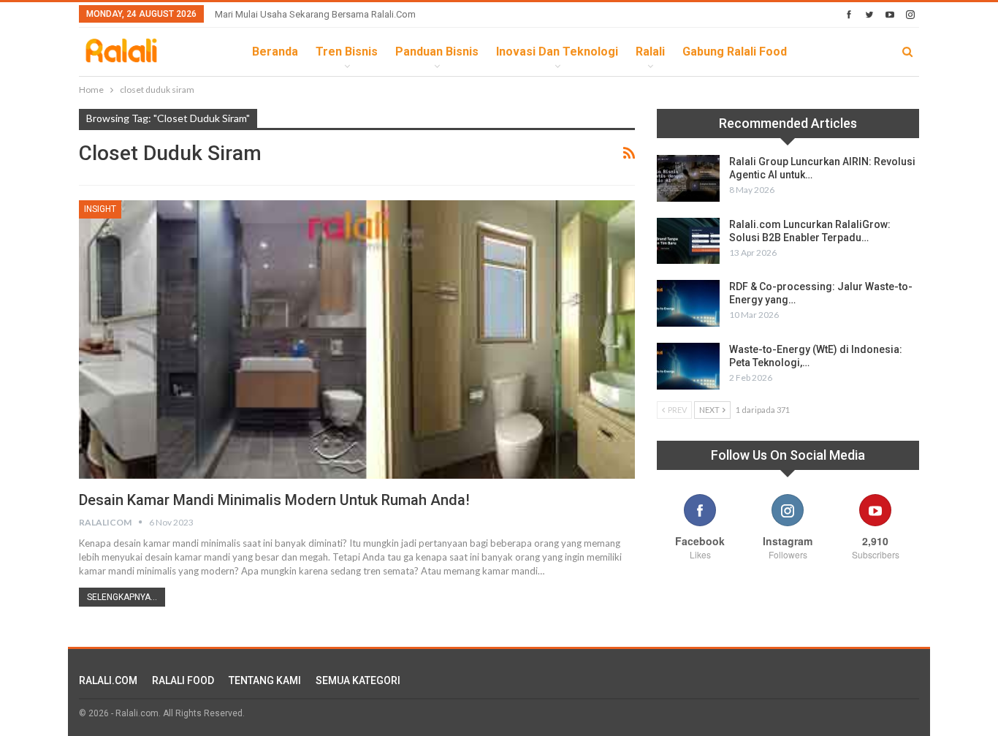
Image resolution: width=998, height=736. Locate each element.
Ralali (650, 51)
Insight (100, 209)
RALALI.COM (108, 680)
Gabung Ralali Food (734, 51)
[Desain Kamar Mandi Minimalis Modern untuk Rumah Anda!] (357, 339)
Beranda (275, 51)
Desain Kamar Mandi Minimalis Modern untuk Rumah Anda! (274, 500)
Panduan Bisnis (437, 51)
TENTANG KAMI (265, 680)
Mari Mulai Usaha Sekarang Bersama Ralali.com (315, 14)
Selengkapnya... (122, 597)
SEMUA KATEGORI (358, 680)
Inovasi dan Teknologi (557, 51)
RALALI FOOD (183, 680)
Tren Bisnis (347, 51)
